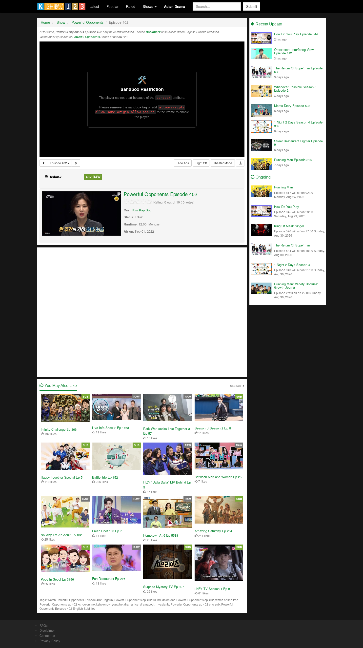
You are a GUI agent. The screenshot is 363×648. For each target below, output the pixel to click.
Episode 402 (59, 163)
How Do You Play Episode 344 (296, 34)
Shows (148, 6)
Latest (94, 6)
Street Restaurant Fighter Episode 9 (298, 143)
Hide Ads (183, 163)
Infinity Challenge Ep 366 (59, 429)
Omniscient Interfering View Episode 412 (294, 51)
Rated (130, 6)
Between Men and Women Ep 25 (218, 476)
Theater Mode (222, 163)
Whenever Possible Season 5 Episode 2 (295, 88)
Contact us (47, 635)
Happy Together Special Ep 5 (61, 477)
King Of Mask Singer (289, 225)
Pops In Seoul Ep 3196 (57, 579)
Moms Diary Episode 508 (292, 105)
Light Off (201, 163)
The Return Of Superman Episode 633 (298, 70)
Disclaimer (47, 630)
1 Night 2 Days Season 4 (292, 264)
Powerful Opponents (86, 37)
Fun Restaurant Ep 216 (108, 578)
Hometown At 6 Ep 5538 (160, 535)
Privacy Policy (50, 640)
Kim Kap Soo (141, 210)
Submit (251, 6)
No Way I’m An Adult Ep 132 (61, 534)
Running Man (283, 187)
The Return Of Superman (292, 245)
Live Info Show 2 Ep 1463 (110, 427)
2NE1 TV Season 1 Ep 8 (212, 588)
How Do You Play (286, 206)
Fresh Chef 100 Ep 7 (107, 530)
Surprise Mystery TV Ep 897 (163, 586)
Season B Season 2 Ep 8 (213, 428)
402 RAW (93, 176)
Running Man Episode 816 (293, 159)
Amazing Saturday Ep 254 (213, 530)
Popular (112, 6)
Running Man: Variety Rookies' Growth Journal (296, 286)
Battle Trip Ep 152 (105, 477)
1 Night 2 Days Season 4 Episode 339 (298, 124)
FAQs (44, 625)
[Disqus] (142, 311)
